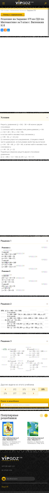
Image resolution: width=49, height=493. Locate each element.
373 (24, 389)
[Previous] (5, 389)
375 (42, 389)
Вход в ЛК (5, 487)
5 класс (6, 10)
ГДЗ (2, 10)
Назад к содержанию (12, 14)
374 (33, 389)
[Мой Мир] (8, 30)
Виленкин (23, 10)
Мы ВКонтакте (12, 479)
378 (24, 393)
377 (14, 393)
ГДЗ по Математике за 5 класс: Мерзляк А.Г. (35, 439)
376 (5, 393)
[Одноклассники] (5, 30)
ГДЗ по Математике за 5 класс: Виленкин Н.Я (10, 439)
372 (14, 389)
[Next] (33, 393)
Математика (14, 10)
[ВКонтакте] (2, 30)
